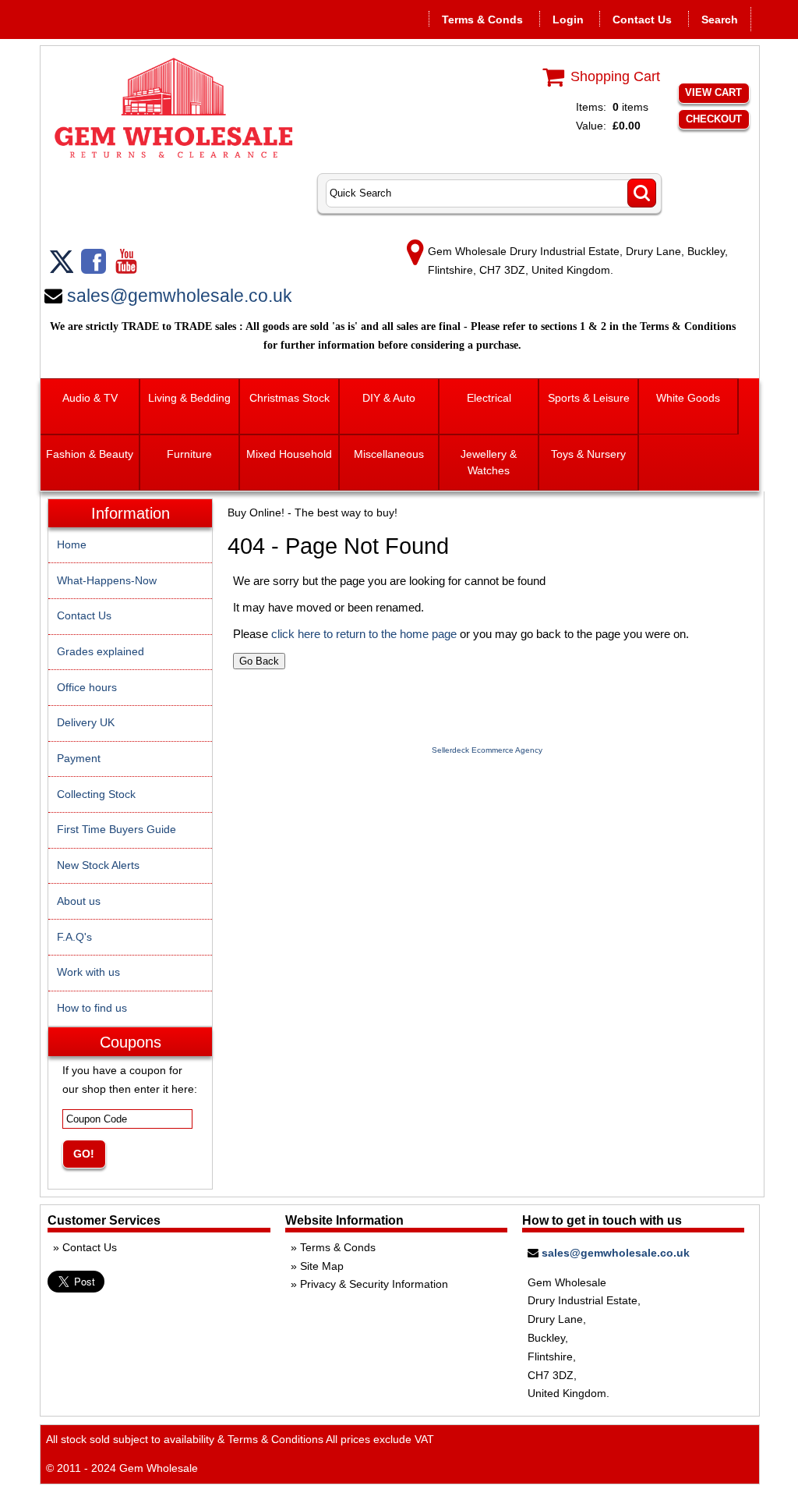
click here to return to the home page (364, 633)
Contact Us (642, 19)
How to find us (92, 1008)
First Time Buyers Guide (116, 829)
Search (719, 19)
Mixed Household (289, 454)
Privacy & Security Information (374, 1284)
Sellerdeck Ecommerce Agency (487, 750)
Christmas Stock (289, 398)
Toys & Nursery (588, 454)
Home (72, 544)
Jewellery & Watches (489, 462)
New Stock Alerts (98, 865)
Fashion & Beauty (89, 454)
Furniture (189, 454)
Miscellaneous (389, 454)
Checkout (714, 119)
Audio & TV (90, 398)
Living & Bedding (189, 398)
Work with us (88, 972)
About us (79, 901)
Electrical (489, 398)
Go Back (259, 661)
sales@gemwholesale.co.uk (179, 295)
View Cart (713, 92)
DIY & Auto (388, 398)
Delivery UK (86, 722)
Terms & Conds (482, 19)
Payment (79, 758)
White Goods (688, 398)
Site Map (322, 1266)
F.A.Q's (74, 937)
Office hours (87, 687)
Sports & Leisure (589, 398)
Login (568, 19)
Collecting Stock (96, 794)
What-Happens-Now (107, 580)
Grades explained (100, 651)
